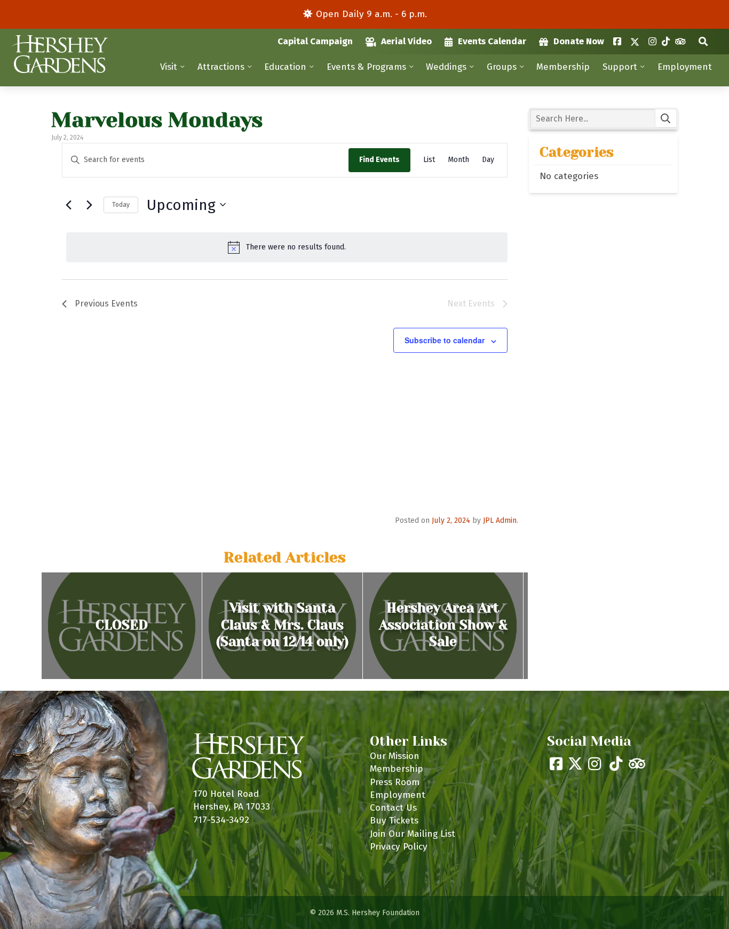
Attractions (220, 66)
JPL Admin (500, 520)
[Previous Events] (68, 204)
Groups (502, 66)
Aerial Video (406, 41)
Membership (563, 66)
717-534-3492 (221, 820)
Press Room (394, 782)
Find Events (379, 159)
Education (285, 66)
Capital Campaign (315, 41)
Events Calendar (492, 41)
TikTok (665, 41)
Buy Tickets (394, 820)
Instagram (652, 41)
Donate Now (578, 41)
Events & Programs (366, 66)
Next (539, 626)
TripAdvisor (680, 41)
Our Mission (394, 756)
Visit (168, 66)
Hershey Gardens (59, 54)
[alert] (287, 247)
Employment (684, 66)
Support (620, 66)
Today (121, 204)
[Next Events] (89, 204)
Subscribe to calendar (445, 340)
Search (703, 41)
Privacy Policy (398, 846)
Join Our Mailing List (412, 833)
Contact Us (393, 807)
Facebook (617, 41)
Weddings (446, 66)
